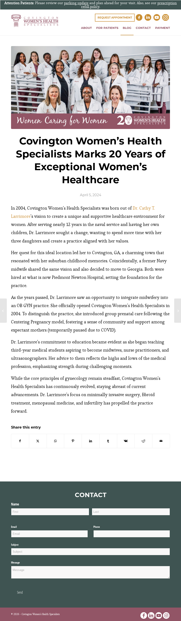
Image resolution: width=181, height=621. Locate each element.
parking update (76, 3)
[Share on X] (38, 441)
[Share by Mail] (161, 441)
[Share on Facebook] (20, 441)
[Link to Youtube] (158, 615)
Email (19, 527)
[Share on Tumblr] (108, 441)
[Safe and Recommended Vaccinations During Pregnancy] (3, 310)
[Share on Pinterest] (73, 441)
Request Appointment (115, 17)
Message (15, 562)
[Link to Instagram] (166, 615)
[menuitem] (86, 28)
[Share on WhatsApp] (55, 441)
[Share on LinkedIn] (90, 441)
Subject (15, 544)
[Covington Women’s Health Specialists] (34, 24)
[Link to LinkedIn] (151, 615)
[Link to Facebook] (143, 615)
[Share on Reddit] (143, 441)
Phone (101, 527)
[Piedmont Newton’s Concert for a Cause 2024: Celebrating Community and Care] (177, 310)
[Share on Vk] (126, 441)
